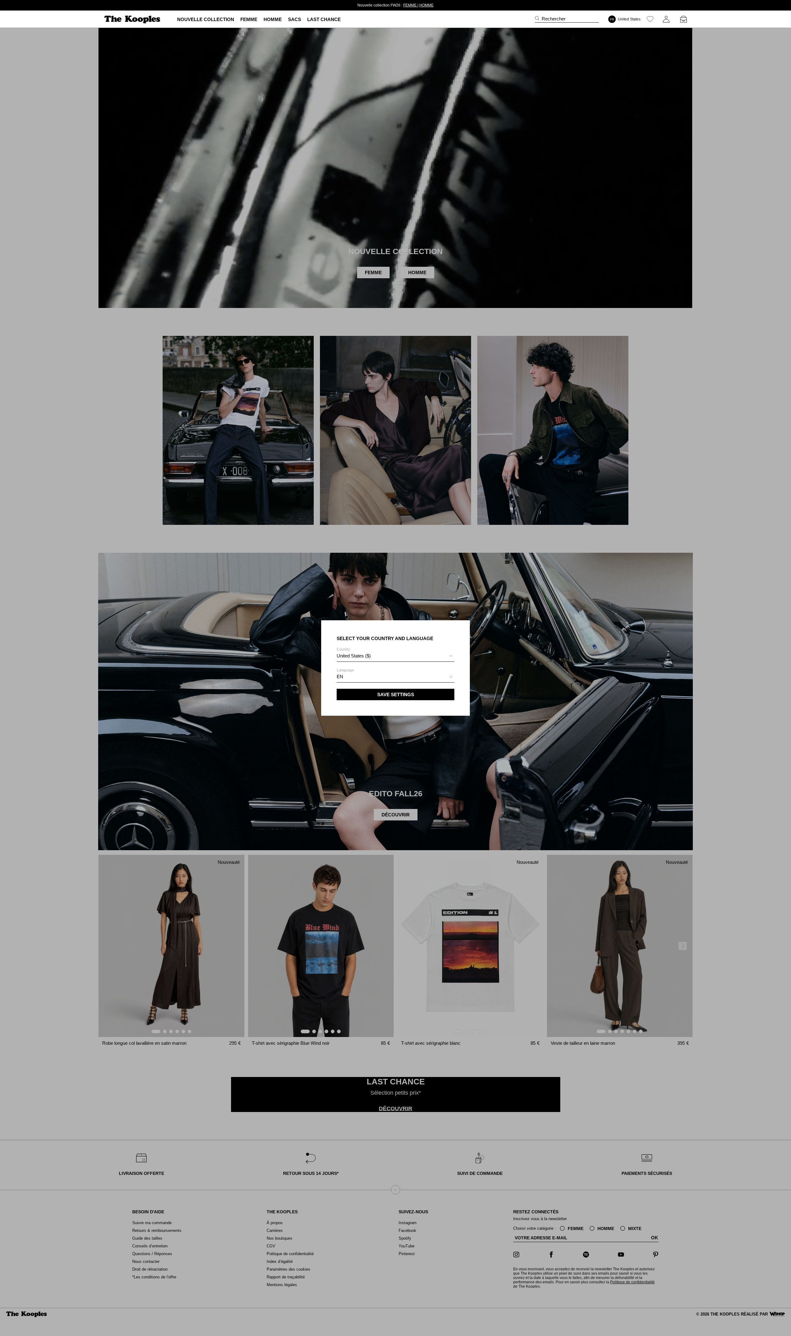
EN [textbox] (340, 676)
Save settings (395, 694)
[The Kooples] (133, 19)
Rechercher (554, 18)
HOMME (416, 5)
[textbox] (395, 656)
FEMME (399, 5)
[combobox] (395, 657)
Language (345, 673)
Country (354, 652)
